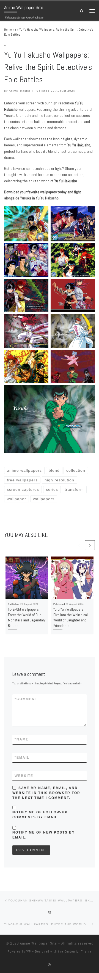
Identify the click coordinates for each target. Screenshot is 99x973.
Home (8, 29)
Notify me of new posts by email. (43, 834)
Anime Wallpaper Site (38, 943)
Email (22, 758)
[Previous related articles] (79, 545)
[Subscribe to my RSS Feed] (49, 964)
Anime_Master (19, 90)
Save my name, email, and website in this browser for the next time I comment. (46, 793)
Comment (26, 699)
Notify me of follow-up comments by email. (40, 814)
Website (24, 776)
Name (22, 739)
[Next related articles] (90, 545)
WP (28, 951)
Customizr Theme (77, 951)
